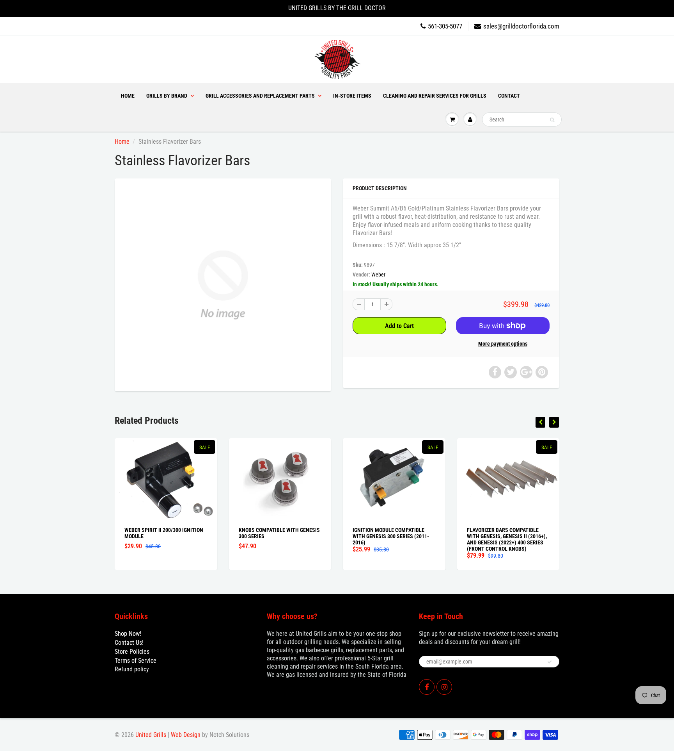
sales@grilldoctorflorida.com (521, 26)
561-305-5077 (445, 26)
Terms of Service (135, 660)
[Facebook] (427, 687)
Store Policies (132, 651)
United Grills (150, 735)
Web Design (185, 735)
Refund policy (132, 669)
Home (128, 96)
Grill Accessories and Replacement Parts (260, 96)
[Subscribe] (549, 662)
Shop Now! (128, 633)
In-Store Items (352, 96)
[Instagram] (444, 687)
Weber (378, 274)
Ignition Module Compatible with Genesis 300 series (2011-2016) (391, 536)
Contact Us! (129, 642)
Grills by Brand (166, 96)
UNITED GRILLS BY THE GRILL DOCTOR (337, 8)
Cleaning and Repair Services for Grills (434, 96)
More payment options (502, 344)
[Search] (552, 120)
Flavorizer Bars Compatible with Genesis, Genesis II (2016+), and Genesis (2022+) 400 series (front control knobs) (507, 539)
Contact (509, 96)
